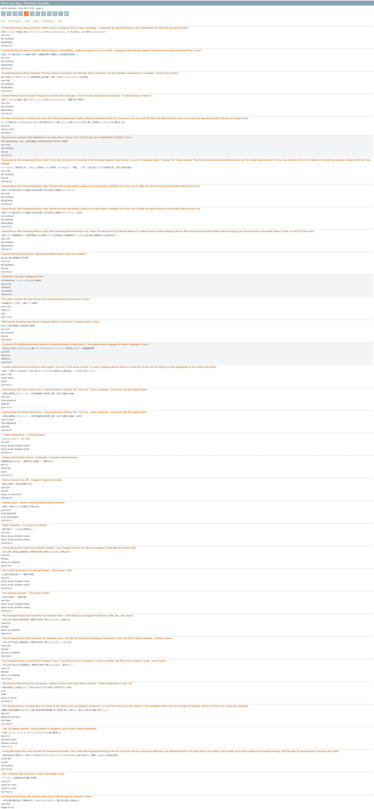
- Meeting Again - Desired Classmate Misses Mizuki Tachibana (32, 502)
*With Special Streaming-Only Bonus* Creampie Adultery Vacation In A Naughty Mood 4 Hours (50, 321)
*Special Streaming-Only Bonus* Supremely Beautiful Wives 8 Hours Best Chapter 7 (44, 253)
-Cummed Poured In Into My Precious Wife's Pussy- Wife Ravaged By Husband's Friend (46, 796)
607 (66, 13)
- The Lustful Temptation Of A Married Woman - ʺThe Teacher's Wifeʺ (36, 570)
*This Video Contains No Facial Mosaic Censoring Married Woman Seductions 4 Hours (45, 299)
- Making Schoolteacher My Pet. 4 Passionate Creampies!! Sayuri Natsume (39, 457)
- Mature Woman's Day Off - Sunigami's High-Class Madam (31, 480)
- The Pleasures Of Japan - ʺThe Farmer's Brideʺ (25, 593)
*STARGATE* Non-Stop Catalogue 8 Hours (22, 276)
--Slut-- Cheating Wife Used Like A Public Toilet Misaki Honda (32, 773)
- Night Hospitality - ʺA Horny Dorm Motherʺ (24, 525)
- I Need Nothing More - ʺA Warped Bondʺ (23, 434)
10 (55, 13)
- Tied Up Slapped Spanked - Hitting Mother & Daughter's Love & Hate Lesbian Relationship (48, 728)
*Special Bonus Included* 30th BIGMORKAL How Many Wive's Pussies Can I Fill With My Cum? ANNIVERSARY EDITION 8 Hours (66, 137)
